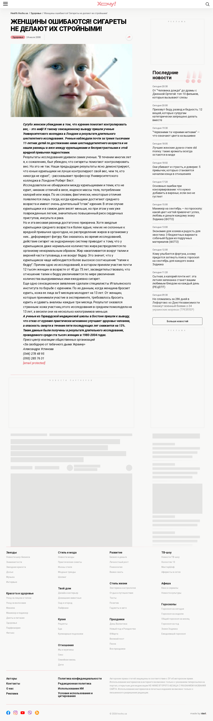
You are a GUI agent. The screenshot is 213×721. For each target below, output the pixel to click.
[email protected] (34, 363)
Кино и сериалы (169, 588)
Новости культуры (171, 593)
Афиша (166, 583)
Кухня (62, 619)
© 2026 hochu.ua (118, 714)
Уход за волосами (16, 603)
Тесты (113, 598)
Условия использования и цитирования (75, 694)
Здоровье (17, 37)
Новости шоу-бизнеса (18, 557)
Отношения (66, 645)
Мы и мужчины (66, 649)
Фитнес (10, 633)
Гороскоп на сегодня (172, 609)
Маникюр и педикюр (17, 613)
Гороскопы (168, 604)
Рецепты (63, 624)
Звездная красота (16, 567)
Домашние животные (69, 598)
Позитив (114, 603)
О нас (10, 688)
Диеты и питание (15, 618)
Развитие (116, 552)
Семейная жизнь (67, 659)
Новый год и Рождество (123, 629)
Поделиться (129, 37)
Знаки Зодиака (169, 629)
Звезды (11, 552)
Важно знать (116, 572)
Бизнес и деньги (118, 557)
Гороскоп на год (170, 624)
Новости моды (66, 557)
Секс (60, 654)
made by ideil (198, 714)
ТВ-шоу (166, 552)
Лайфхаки (63, 608)
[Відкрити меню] (5, 3)
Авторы (11, 678)
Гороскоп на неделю (172, 614)
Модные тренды (67, 572)
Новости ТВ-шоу (170, 557)
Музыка (10, 577)
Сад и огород (65, 603)
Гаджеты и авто (118, 608)
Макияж (10, 608)
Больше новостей (177, 321)
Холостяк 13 (168, 562)
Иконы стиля (65, 567)
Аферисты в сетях (171, 572)
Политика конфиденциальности (80, 678)
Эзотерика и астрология (123, 588)
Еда (60, 629)
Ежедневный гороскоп (173, 634)
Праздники (117, 619)
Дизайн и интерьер (68, 593)
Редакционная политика (74, 683)
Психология (116, 567)
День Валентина (118, 624)
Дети (61, 664)
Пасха (113, 644)
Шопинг (62, 577)
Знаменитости (14, 562)
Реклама (12, 693)
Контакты (13, 683)
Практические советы (70, 562)
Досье (9, 572)
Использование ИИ (71, 688)
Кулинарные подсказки (70, 634)
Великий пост (117, 639)
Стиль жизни (118, 583)
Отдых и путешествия (121, 593)
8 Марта (114, 634)
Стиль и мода (67, 552)
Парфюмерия (13, 628)
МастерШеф (167, 567)
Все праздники (117, 649)
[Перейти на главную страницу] (106, 4)
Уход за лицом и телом (18, 598)
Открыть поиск (207, 4)
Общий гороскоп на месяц (175, 619)
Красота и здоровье (20, 593)
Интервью (11, 582)
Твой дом (64, 588)
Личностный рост (119, 562)
